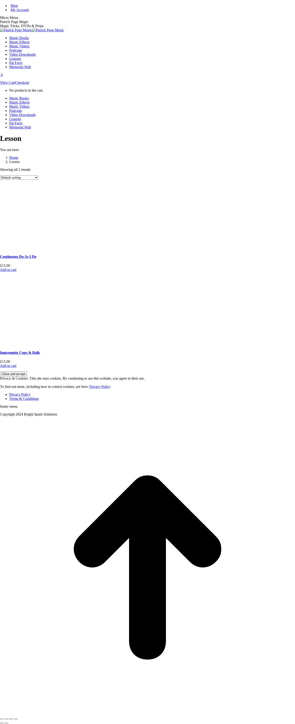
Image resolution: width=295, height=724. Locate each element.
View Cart (7, 82)
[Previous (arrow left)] (2, 723)
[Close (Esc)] (2, 719)
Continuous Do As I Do (18, 257)
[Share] (6, 719)
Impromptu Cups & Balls (20, 353)
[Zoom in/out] (16, 719)
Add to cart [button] (8, 270)
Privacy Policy (100, 387)
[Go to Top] (147, 713)
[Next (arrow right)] (6, 723)
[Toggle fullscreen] (11, 719)
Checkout (22, 82)
